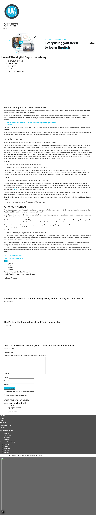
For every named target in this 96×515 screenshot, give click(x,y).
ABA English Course (6, 425)
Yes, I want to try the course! (13, 255)
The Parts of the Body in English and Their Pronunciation (32, 322)
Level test (11, 406)
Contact (2, 428)
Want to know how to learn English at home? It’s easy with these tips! (39, 345)
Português (7, 448)
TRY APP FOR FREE (10, 26)
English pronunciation (14, 408)
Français (6, 450)
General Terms (37, 455)
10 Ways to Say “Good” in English (17, 272)
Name (6, 377)
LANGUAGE (12, 63)
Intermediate (8, 435)
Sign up (2, 418)
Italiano (6, 446)
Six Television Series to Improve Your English (19, 274)
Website (6, 384)
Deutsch (6, 453)
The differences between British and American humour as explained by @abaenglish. (30, 123)
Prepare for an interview (15, 410)
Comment (7, 373)
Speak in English (13, 412)
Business (6, 439)
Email (6, 381)
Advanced (7, 437)
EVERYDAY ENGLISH (16, 61)
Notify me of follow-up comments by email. (20, 392)
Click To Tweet (8, 125)
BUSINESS (12, 66)
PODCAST (12, 69)
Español (6, 444)
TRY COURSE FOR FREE (11, 24)
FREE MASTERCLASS (16, 71)
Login (1, 420)
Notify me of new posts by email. (16, 395)
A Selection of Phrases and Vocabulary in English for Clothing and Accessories (43, 298)
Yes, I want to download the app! (14, 258)
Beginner (6, 433)
